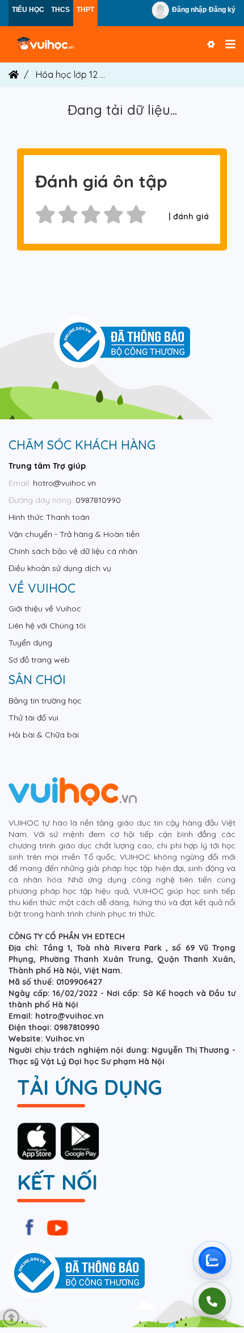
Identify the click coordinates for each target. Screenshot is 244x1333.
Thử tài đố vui (33, 718)
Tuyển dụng (30, 643)
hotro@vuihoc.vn (64, 483)
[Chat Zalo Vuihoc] (212, 1260)
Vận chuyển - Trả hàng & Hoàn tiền (74, 534)
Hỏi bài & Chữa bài (44, 735)
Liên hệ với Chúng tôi (47, 625)
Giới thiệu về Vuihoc (45, 608)
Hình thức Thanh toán (49, 517)
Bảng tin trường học (45, 700)
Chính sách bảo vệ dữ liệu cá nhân (73, 551)
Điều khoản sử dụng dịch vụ (60, 568)
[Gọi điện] (212, 1301)
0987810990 (98, 500)
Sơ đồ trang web (39, 660)
